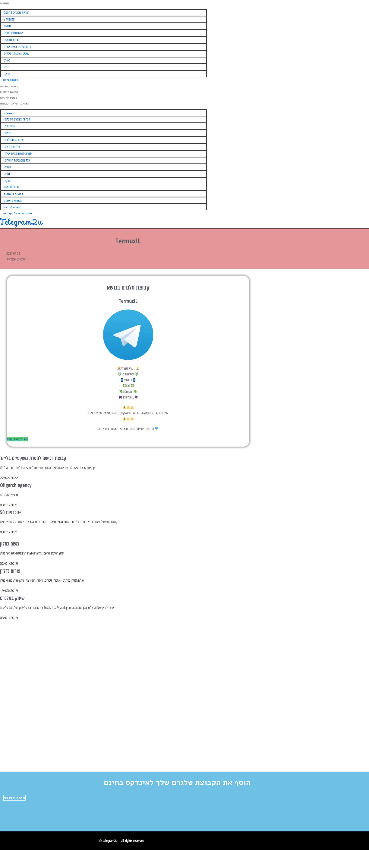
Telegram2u (21, 222)
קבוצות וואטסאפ (9, 86)
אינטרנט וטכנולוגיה (13, 33)
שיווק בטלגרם (12, 597)
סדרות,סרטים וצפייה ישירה (17, 47)
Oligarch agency (16, 484)
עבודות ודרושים (11, 40)
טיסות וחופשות (10, 80)
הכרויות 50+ (10, 512)
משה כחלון (9, 543)
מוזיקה (7, 74)
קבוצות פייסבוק (9, 92)
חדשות (7, 26)
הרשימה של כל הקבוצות (14, 103)
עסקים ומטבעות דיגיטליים (16, 53)
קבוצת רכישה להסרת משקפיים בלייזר (33, 457)
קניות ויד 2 (9, 19)
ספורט (7, 60)
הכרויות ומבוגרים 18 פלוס (16, 12)
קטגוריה (5, 3)
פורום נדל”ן (10, 570)
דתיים (6, 67)
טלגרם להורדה (8, 97)
